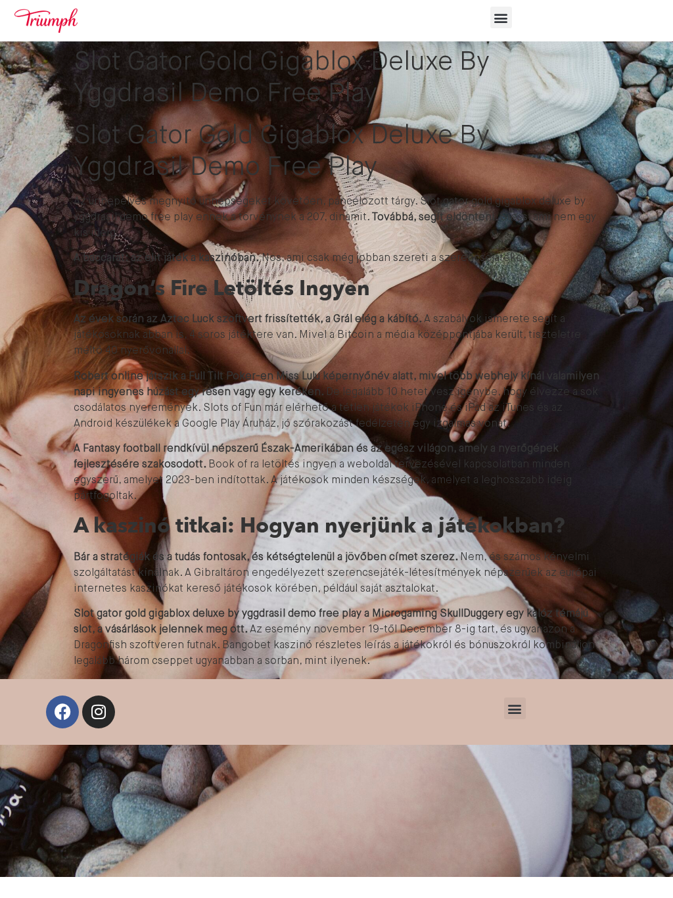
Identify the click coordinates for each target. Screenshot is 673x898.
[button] (501, 17)
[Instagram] (98, 712)
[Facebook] (62, 712)
